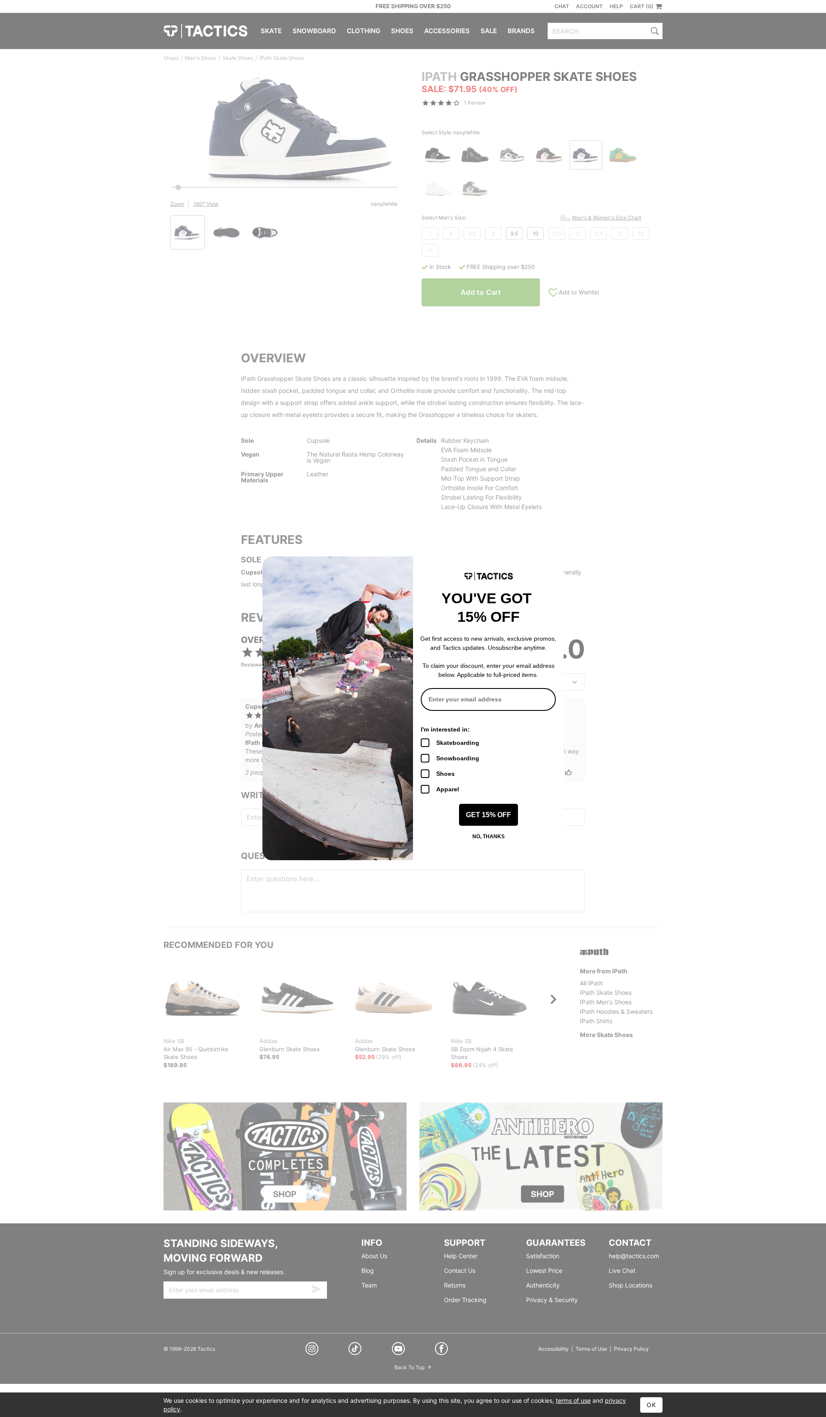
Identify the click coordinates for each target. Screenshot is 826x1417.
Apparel (447, 789)
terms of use (573, 1400)
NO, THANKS (488, 837)
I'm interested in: (445, 729)
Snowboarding (457, 758)
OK (651, 1404)
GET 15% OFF (488, 814)
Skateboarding (457, 742)
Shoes (445, 773)
